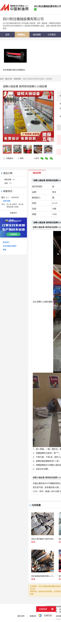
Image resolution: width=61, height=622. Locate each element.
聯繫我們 (33, 616)
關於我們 (21, 616)
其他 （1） (8, 183)
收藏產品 (9, 158)
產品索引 (6, 242)
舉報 (21, 158)
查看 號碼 (6, 201)
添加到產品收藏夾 (9, 246)
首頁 (1, 79)
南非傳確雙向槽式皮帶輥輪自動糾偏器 (17, 70)
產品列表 (8, 79)
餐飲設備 (17, 79)
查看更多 (13, 213)
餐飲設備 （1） (10, 179)
